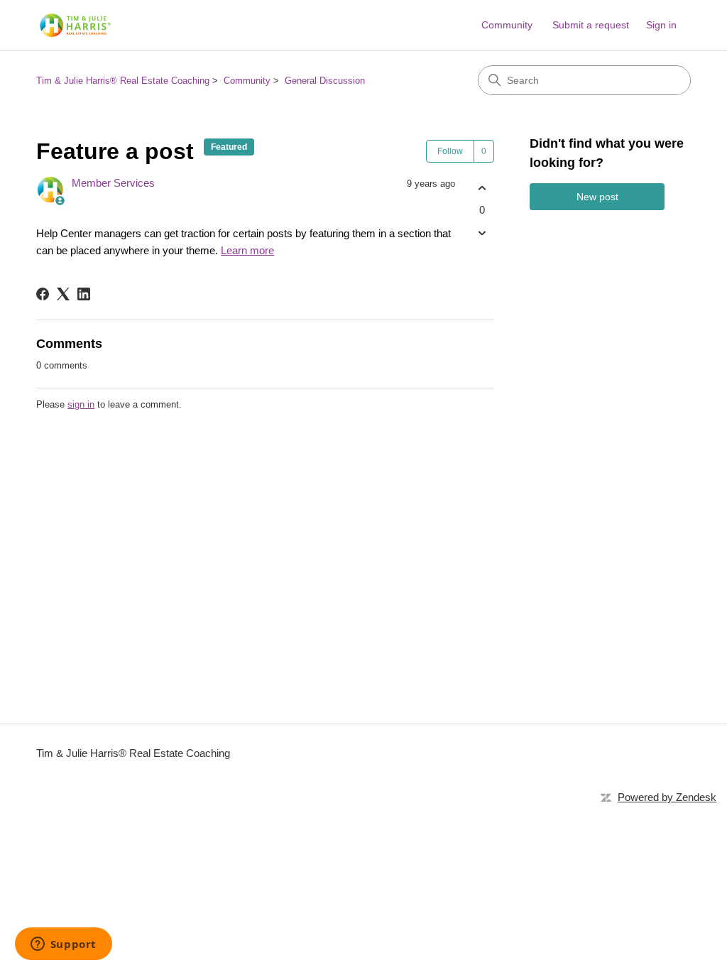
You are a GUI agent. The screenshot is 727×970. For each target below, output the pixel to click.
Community (506, 25)
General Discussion (325, 80)
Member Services (113, 183)
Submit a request (590, 25)
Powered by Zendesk (667, 797)
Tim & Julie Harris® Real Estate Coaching (122, 80)
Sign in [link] (661, 25)
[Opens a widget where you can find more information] (63, 945)
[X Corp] (63, 294)
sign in (80, 404)
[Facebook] (42, 294)
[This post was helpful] (481, 187)
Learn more (247, 250)
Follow (450, 151)
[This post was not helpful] (481, 233)
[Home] (73, 25)
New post (597, 196)
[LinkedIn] (83, 294)
